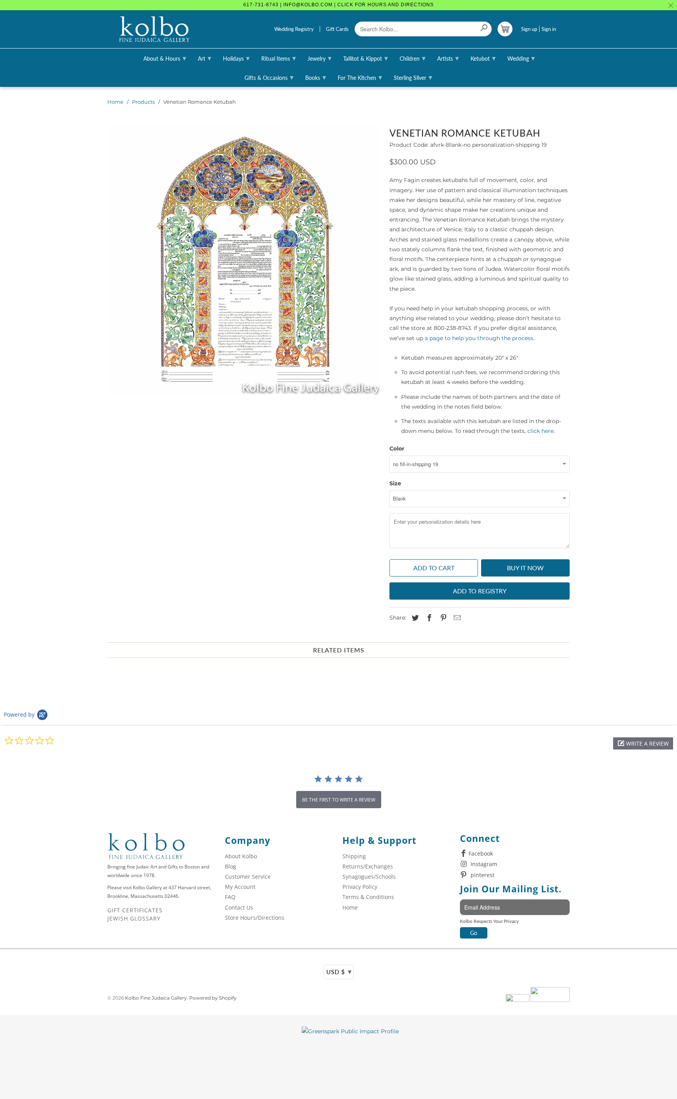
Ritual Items (278, 58)
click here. (541, 430)
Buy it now (525, 567)
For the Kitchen (360, 77)
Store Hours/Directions (254, 917)
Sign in (548, 29)
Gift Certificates (135, 910)
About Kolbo (241, 856)
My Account (240, 886)
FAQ (230, 897)
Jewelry (319, 58)
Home (115, 102)
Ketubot (483, 58)
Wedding (521, 58)
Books (315, 77)
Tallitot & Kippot (365, 58)
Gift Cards (337, 29)
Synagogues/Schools (369, 876)
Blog (230, 866)
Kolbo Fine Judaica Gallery (156, 998)
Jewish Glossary (134, 918)
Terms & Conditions (368, 897)
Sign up (529, 29)
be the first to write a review (338, 799)
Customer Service (248, 876)
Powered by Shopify (213, 998)
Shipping (354, 856)
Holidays (236, 58)
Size (395, 483)
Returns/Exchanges (367, 866)
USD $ (339, 971)
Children (412, 58)
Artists (448, 58)
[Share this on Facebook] (428, 618)
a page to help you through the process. (479, 338)
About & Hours (164, 58)
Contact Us (239, 907)
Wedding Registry (294, 29)
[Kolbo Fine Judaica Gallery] (154, 29)
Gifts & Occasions (268, 77)
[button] (643, 743)
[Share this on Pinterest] (442, 618)
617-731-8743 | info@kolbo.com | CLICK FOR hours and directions (338, 4)
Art (204, 58)
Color (396, 448)
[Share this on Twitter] (414, 618)
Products (143, 102)
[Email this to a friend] (456, 618)
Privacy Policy (359, 886)
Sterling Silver (413, 77)
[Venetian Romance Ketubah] (244, 259)
